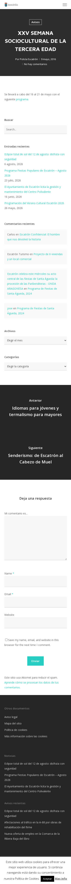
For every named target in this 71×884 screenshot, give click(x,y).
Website (9, 615)
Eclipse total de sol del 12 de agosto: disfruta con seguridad (34, 156)
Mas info (61, 878)
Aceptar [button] (47, 878)
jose (9, 308)
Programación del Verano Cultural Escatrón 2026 (34, 203)
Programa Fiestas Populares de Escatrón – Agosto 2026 (35, 173)
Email (8, 594)
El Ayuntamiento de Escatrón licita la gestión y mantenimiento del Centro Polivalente (32, 189)
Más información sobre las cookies (25, 736)
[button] (65, 4)
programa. (22, 99)
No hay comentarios (35, 64)
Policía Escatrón (29, 59)
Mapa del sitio (13, 723)
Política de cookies (15, 730)
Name (9, 573)
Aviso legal (10, 717)
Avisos (35, 22)
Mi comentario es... (16, 513)
